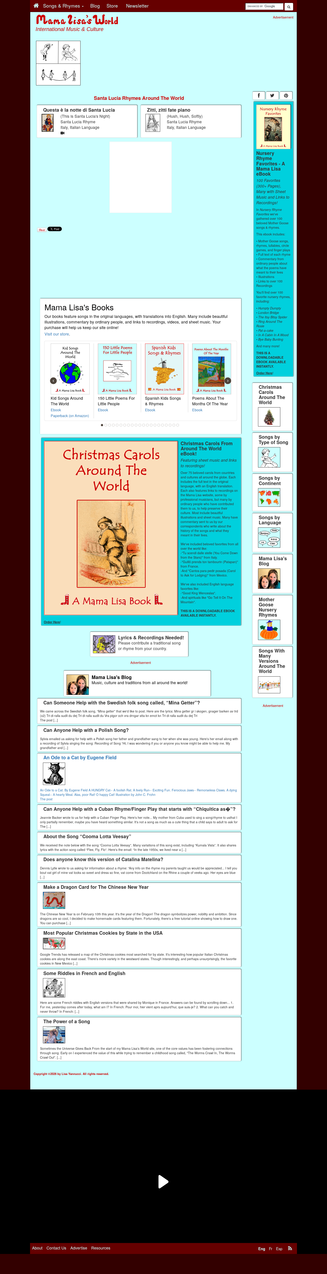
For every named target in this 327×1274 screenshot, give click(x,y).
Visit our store (56, 334)
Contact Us (56, 1248)
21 (178, 425)
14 (151, 425)
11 (140, 425)
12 (144, 425)
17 (162, 425)
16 (159, 425)
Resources (100, 1248)
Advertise (78, 1248)
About (37, 1248)
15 (155, 425)
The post (46, 799)
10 (136, 425)
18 (166, 425)
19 (170, 425)
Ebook (56, 409)
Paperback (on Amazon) (70, 415)
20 (174, 425)
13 (147, 425)
